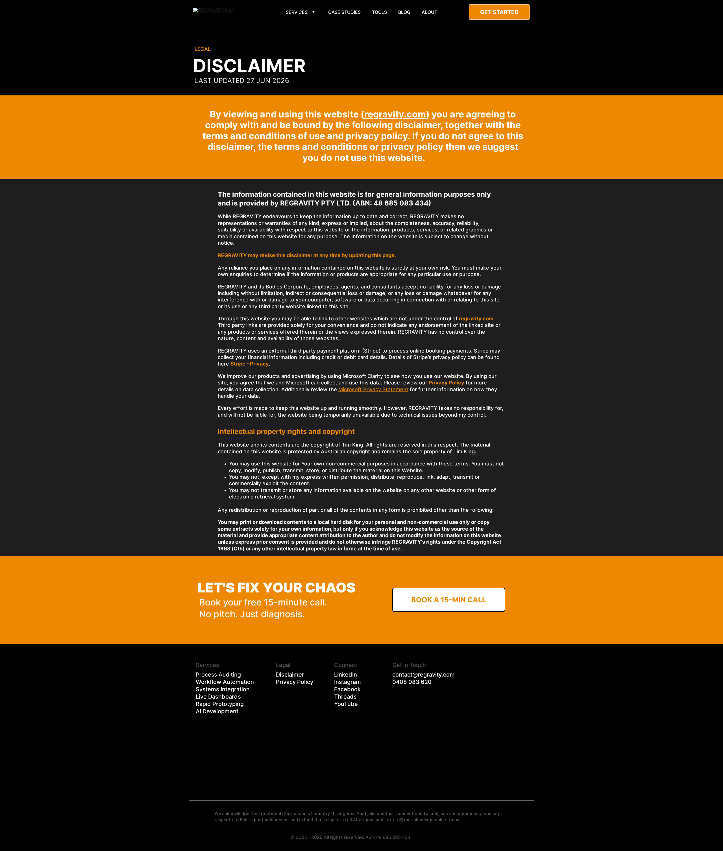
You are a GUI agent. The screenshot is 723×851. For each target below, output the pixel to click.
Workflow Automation (225, 682)
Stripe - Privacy (249, 364)
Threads (345, 696)
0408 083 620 (412, 682)
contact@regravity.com (423, 674)
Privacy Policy (294, 682)
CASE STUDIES (344, 12)
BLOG (404, 12)
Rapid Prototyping (220, 704)
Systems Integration (223, 689)
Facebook (347, 689)
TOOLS (379, 12)
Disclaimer (290, 674)
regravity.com (395, 114)
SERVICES (297, 12)
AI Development (217, 711)
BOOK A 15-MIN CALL (448, 600)
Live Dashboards (218, 696)
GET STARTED (499, 12)
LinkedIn (345, 674)
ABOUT (429, 12)
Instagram (347, 682)
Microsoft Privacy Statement (373, 389)
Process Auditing (218, 674)
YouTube (346, 704)
